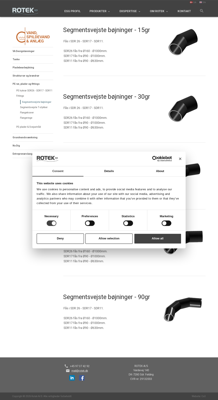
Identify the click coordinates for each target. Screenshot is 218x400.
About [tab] (160, 171)
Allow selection (109, 238)
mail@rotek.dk (80, 370)
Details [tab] (109, 171)
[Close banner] (180, 159)
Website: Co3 (199, 396)
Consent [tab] (58, 171)
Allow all (158, 238)
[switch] (90, 223)
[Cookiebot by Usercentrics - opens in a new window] (157, 159)
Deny (60, 238)
